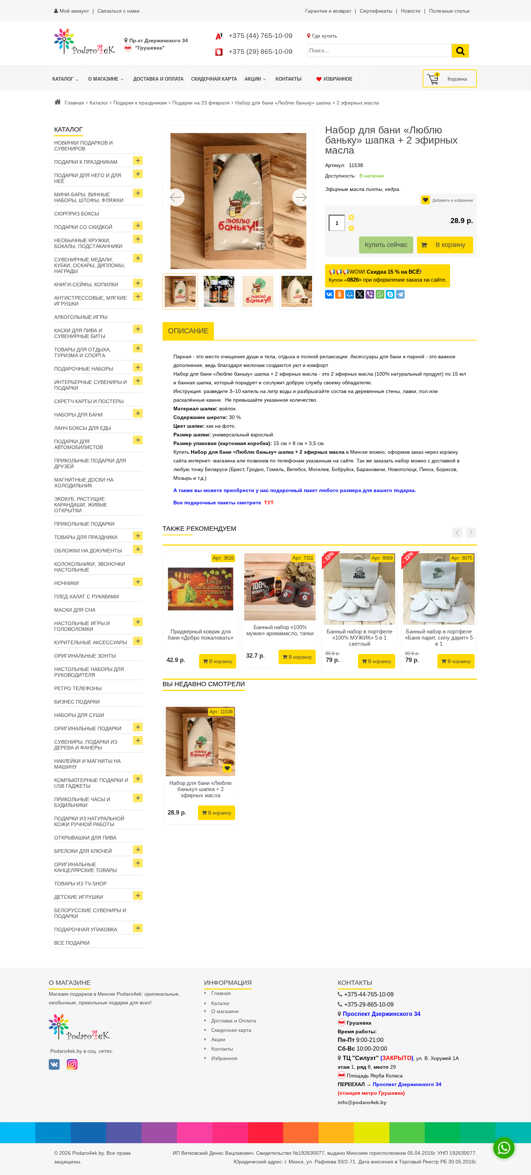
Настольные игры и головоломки (82, 626)
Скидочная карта (231, 1030)
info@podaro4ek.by (362, 1102)
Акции (218, 1039)
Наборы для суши (79, 715)
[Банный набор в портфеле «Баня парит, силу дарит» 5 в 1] (439, 589)
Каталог (99, 103)
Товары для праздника (85, 537)
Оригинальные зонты (85, 656)
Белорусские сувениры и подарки (90, 913)
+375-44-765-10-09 (369, 994)
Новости (410, 11)
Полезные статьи (449, 11)
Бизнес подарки (77, 702)
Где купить (324, 36)
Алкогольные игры (80, 317)
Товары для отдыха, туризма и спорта (82, 352)
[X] (359, 294)
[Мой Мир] (349, 294)
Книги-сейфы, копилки (86, 284)
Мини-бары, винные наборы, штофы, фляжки (89, 197)
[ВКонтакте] (329, 294)
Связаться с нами (118, 11)
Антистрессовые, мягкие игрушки (90, 301)
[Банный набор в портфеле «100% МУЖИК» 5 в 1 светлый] (359, 589)
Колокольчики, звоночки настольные (89, 567)
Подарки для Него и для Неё (87, 178)
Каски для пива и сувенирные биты (79, 333)
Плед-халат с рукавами (86, 596)
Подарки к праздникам (140, 103)
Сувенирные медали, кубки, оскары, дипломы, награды (89, 265)
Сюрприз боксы (76, 214)
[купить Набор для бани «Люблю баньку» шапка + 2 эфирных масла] (200, 741)
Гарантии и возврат (328, 11)
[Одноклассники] (339, 294)
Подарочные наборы (83, 369)
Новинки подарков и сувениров (83, 145)
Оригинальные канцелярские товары (85, 867)
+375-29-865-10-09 (369, 1004)
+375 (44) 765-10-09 (261, 35)
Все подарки (72, 943)
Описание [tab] (188, 331)
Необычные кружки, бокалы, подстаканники (88, 243)
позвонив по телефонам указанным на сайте (300, 460)
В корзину (450, 244)
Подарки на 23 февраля (201, 103)
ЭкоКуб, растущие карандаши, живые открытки (80, 504)
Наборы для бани (78, 415)
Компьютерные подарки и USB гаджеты (91, 783)
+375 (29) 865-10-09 (261, 51)
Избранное (224, 1058)
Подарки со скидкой (83, 227)
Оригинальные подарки (87, 728)
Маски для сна (74, 610)
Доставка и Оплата (233, 1021)
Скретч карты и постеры (89, 401)
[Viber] (370, 294)
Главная (74, 103)
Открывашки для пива (85, 838)
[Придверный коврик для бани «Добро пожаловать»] (200, 589)
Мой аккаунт (74, 11)
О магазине (225, 1011)
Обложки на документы (88, 551)
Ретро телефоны (78, 688)
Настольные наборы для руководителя (89, 672)
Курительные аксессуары (90, 642)
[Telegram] (400, 294)
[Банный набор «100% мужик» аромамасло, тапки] (280, 586)
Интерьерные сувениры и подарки (90, 385)
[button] (301, 197)
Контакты (222, 1049)
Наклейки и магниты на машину (87, 764)
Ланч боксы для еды (82, 428)
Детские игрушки (78, 897)
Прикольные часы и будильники (82, 802)
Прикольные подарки (84, 524)
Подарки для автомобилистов (78, 444)
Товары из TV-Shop (80, 883)
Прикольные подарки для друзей (90, 463)
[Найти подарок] (460, 51)
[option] (200, 765)
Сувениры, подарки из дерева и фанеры (85, 745)
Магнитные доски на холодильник (83, 482)
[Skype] (390, 294)
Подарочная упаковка (85, 929)
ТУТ (269, 502)
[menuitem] (66, 79)
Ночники (66, 583)
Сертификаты (376, 11)
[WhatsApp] (380, 294)
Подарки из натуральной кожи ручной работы (89, 821)
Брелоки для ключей (83, 851)
